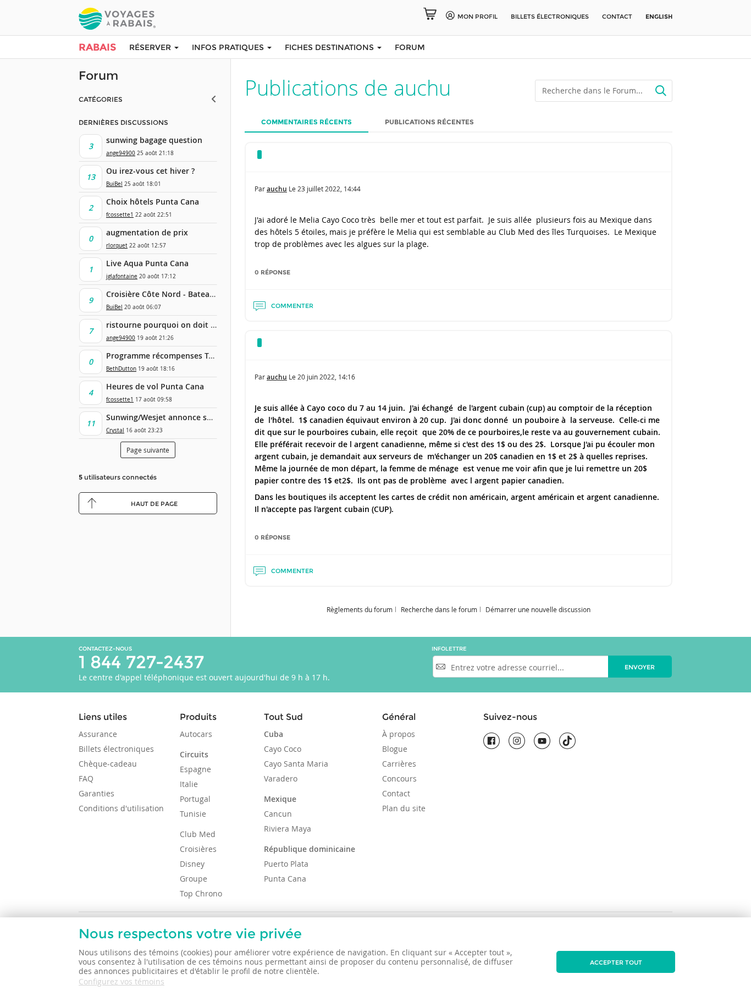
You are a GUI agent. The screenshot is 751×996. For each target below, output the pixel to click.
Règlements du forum (360, 609)
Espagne (195, 769)
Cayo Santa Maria (296, 763)
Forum (410, 47)
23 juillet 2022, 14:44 (329, 188)
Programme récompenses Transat (169, 355)
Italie (189, 784)
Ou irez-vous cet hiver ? (150, 171)
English (658, 16)
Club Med (198, 834)
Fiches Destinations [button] (330, 47)
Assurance (98, 734)
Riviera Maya (287, 828)
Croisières (198, 849)
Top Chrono (201, 893)
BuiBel (114, 184)
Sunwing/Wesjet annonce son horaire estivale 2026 (201, 417)
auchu (277, 189)
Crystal (115, 430)
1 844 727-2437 (141, 662)
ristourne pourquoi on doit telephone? (179, 325)
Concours (399, 778)
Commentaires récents (306, 122)
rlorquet (117, 245)
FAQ (86, 778)
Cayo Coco (282, 749)
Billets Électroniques (550, 16)
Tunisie (193, 813)
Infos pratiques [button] (229, 47)
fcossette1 (120, 214)
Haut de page (154, 504)
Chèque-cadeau (108, 763)
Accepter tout (616, 962)
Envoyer (640, 667)
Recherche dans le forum (439, 609)
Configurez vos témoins (121, 981)
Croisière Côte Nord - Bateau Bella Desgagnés (191, 294)
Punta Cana (285, 878)
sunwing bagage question (154, 140)
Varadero (280, 778)
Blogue (394, 749)
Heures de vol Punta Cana (155, 386)
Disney (192, 864)
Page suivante (147, 449)
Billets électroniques (116, 749)
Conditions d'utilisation (121, 808)
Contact (617, 16)
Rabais (97, 47)
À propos (398, 734)
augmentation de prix (147, 232)
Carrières (399, 763)
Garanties (96, 793)
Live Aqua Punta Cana (147, 263)
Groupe (193, 878)
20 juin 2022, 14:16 (326, 376)
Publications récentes (429, 122)
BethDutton (121, 368)
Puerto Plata (286, 864)
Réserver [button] (151, 47)
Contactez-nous (105, 648)
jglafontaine (121, 276)
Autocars (196, 734)
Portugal (195, 799)
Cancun (278, 813)
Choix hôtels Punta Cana (152, 201)
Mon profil (477, 16)
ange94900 (120, 153)
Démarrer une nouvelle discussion (537, 609)
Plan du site (404, 808)
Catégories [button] (101, 99)
